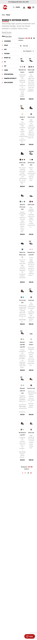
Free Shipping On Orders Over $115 (18, 2)
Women (8, 15)
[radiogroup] (22, 67)
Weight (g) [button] (7, 58)
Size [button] (5, 49)
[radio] (20, 67)
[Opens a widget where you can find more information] (29, 636)
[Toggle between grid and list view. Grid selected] (32, 38)
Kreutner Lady (31, 388)
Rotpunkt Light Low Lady (22, 391)
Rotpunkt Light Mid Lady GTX (22, 344)
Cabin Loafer (31, 204)
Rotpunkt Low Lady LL (22, 71)
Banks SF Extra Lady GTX (22, 207)
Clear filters (8, 36)
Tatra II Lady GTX (22, 301)
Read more (6, 32)
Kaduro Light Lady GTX (31, 71)
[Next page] (31, 473)
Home (3, 15)
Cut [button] (5, 66)
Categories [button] (7, 41)
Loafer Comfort (31, 343)
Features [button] (7, 53)
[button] (28, 7)
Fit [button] (5, 62)
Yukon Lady (31, 432)
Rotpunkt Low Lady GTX (31, 254)
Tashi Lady (31, 300)
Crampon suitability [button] (10, 78)
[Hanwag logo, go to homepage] (5, 7)
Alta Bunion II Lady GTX (22, 434)
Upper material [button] (8, 74)
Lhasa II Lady (31, 117)
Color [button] (6, 45)
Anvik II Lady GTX (31, 164)
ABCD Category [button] (8, 82)
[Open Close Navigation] (33, 7)
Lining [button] (6, 70)
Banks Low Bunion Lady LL (22, 255)
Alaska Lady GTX (22, 164)
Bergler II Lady (22, 118)
